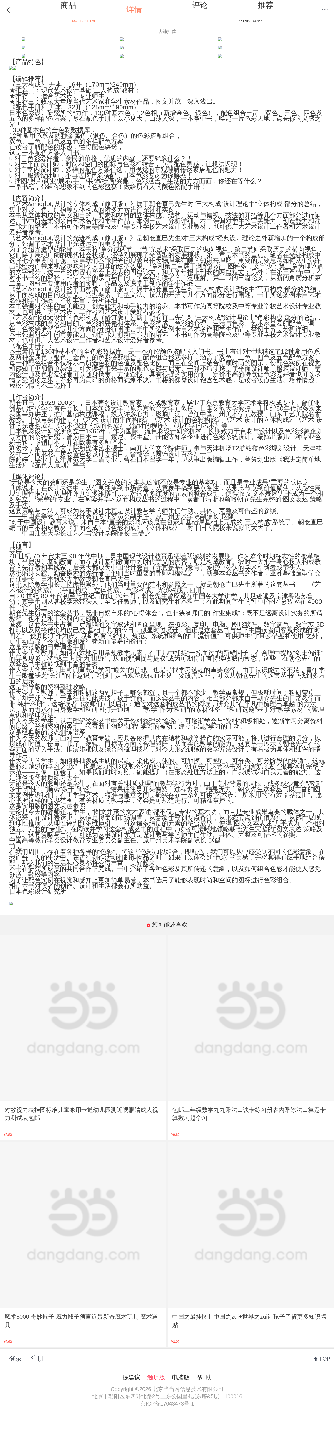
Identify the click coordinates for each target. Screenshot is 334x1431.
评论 (200, 5)
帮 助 (204, 1377)
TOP (324, 1359)
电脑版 (181, 1377)
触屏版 (156, 1377)
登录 (15, 1358)
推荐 (265, 5)
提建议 (131, 1377)
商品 (68, 5)
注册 (37, 1358)
